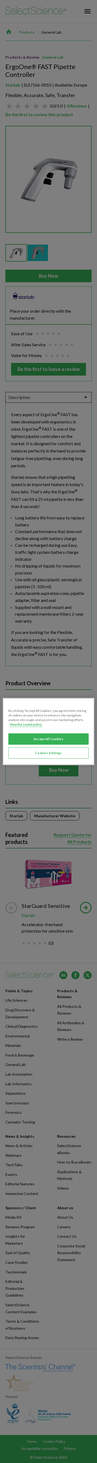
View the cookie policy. (26, 724)
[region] (48, 731)
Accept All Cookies (48, 739)
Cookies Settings (48, 753)
